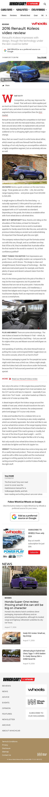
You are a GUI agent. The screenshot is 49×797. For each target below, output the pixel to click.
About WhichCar (11, 730)
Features (7, 714)
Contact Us (6, 755)
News (4, 15)
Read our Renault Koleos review (25, 379)
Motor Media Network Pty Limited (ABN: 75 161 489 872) (25, 759)
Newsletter (8, 719)
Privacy (5, 745)
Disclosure (6, 748)
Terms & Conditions (9, 742)
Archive (6, 725)
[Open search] (45, 4)
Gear (36, 15)
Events (5, 702)
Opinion (6, 708)
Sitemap (5, 752)
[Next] (46, 15)
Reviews (13, 15)
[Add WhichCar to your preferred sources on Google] (24, 517)
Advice (5, 697)
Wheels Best (25, 15)
